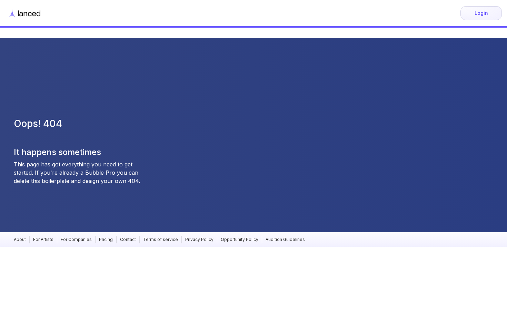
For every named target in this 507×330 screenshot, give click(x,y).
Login (481, 13)
